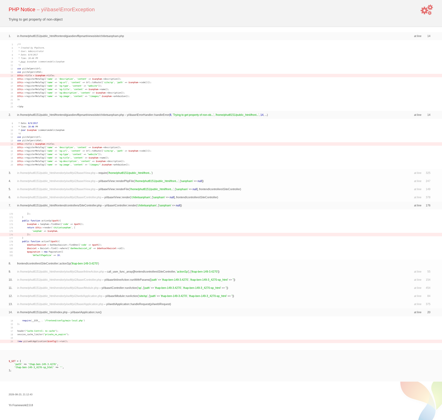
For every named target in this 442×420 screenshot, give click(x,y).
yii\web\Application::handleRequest (128, 304)
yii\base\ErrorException (68, 9)
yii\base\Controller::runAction (119, 287)
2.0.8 (30, 405)
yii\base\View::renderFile (113, 189)
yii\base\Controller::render (120, 205)
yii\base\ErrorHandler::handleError (148, 114)
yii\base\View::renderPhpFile (116, 181)
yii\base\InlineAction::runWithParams (126, 279)
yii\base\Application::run (85, 312)
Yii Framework (17, 405)
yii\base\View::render (117, 197)
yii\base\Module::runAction (121, 296)
